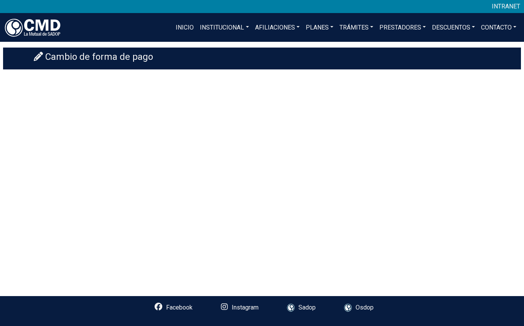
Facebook (179, 307)
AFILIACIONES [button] (275, 27)
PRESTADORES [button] (400, 27)
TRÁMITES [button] (354, 27)
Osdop (365, 307)
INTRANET (506, 6)
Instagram (245, 307)
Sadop (307, 307)
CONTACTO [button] (496, 27)
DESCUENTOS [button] (451, 27)
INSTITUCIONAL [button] (222, 27)
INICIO (185, 27)
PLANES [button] (317, 27)
